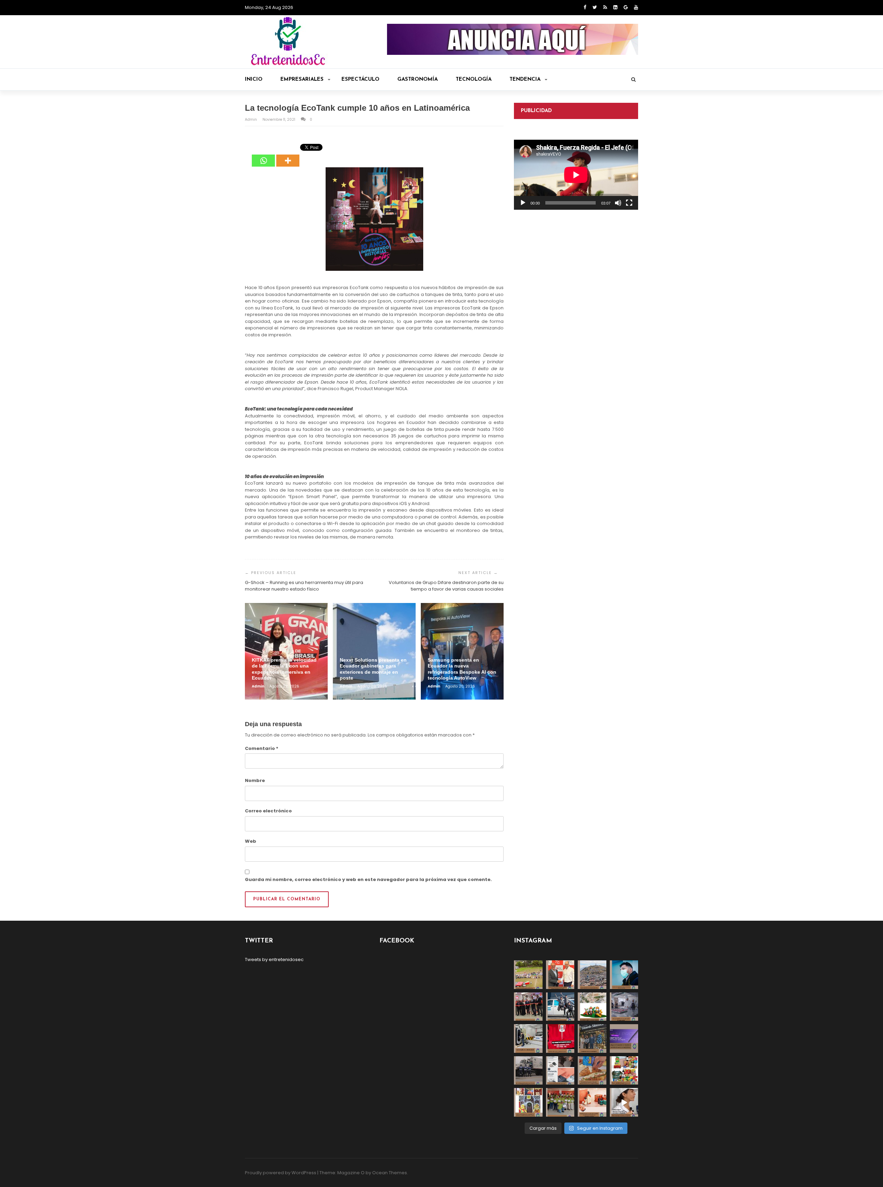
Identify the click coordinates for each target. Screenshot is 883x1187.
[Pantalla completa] (629, 202)
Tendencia (524, 79)
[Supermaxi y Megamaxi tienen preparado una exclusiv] (624, 1070)
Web (250, 841)
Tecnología (474, 79)
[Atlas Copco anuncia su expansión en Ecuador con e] (560, 1006)
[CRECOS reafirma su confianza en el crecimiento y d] (528, 1006)
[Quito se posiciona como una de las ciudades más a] (592, 974)
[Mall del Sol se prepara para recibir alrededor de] (528, 1102)
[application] (576, 175)
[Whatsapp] (263, 156)
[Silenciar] (618, 202)
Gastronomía (417, 79)
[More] (287, 156)
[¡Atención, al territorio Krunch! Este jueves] (560, 1038)
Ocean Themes (389, 1172)
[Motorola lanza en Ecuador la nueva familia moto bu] (560, 1070)
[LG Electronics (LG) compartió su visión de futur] (528, 1038)
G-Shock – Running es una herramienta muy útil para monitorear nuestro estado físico (304, 586)
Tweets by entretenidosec (274, 959)
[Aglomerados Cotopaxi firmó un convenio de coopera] (560, 974)
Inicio (253, 79)
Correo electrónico (268, 811)
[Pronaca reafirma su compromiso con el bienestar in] (528, 974)
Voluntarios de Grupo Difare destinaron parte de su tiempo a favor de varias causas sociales (446, 586)
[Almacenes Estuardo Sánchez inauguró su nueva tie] (592, 1038)
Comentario (261, 748)
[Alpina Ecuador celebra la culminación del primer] (560, 1102)
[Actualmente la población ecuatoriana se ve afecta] (624, 974)
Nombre (255, 780)
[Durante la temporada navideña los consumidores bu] (592, 1102)
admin (251, 119)
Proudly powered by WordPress (280, 1172)
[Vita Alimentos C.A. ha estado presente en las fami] (624, 1006)
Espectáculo (360, 79)
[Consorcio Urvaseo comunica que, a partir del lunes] (528, 1070)
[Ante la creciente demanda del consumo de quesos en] (592, 1070)
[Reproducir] (522, 202)
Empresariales (302, 79)
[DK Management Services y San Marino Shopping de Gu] (592, 1006)
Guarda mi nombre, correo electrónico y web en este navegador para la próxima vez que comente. (368, 879)
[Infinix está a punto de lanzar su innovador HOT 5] (624, 1038)
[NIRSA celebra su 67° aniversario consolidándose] (624, 1102)
